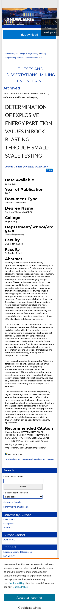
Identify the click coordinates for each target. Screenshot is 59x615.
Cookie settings (16, 582)
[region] (29, 586)
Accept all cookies (29, 597)
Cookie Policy (20, 586)
